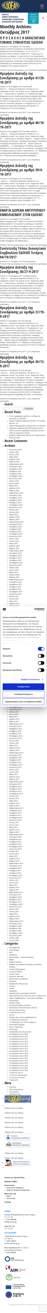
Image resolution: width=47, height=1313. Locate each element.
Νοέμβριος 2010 (15, 899)
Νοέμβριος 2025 (15, 471)
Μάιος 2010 (13, 914)
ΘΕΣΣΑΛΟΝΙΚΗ (10, 1232)
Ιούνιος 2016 (14, 743)
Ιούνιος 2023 (14, 541)
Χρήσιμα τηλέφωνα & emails (33, 16)
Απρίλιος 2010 (14, 916)
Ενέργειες (12, 981)
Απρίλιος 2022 (14, 575)
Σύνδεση (12, 1087)
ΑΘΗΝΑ (7, 1211)
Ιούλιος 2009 (14, 938)
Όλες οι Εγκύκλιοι (16, 1027)
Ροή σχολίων (14, 1092)
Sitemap (7, 1202)
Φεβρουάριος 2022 (16, 579)
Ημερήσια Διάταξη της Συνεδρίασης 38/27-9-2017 (19, 269)
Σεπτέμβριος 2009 (16, 933)
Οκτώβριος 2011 (15, 873)
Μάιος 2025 (13, 486)
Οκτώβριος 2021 (15, 589)
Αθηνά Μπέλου (31, 131)
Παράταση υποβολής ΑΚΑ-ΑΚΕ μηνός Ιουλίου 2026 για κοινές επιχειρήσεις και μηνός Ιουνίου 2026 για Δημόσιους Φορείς (26, 430)
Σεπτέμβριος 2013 (16, 818)
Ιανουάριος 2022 (15, 582)
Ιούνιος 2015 (14, 772)
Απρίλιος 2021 (14, 603)
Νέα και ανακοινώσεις (15, 70)
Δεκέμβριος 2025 (15, 469)
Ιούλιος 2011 (14, 880)
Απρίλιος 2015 (14, 777)
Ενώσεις (12, 986)
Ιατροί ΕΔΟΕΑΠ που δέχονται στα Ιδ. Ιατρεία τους (27, 996)
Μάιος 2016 (13, 745)
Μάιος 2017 (13, 717)
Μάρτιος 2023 (14, 548)
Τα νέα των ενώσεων (17, 1077)
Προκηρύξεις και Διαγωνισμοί (20, 1032)
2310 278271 (11, 1241)
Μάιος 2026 (13, 457)
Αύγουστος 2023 (15, 536)
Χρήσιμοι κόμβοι (10, 1181)
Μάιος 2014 (13, 801)
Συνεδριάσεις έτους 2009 (18, 1034)
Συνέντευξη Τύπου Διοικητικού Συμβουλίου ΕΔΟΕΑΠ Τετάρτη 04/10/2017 (23, 253)
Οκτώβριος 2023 (15, 531)
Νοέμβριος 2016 (15, 731)
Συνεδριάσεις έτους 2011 (18, 1039)
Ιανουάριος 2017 (15, 726)
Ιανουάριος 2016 (15, 755)
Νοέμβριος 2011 (15, 870)
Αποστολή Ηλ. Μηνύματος (15, 1188)
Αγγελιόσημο (14, 950)
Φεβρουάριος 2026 (16, 464)
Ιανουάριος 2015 (15, 784)
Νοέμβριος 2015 (15, 760)
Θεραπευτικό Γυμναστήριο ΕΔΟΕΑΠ (22, 993)
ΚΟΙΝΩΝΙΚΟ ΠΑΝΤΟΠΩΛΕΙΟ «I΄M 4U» (23, 1008)
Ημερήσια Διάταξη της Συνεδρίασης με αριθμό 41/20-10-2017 (22, 78)
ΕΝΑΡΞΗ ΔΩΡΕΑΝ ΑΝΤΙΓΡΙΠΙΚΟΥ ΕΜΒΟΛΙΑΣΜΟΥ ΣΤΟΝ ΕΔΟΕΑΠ (22, 212)
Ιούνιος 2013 (14, 825)
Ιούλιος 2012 (14, 851)
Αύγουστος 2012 (15, 849)
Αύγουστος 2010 (15, 907)
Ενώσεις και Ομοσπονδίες (14, 1177)
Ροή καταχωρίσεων (16, 1089)
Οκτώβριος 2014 (15, 791)
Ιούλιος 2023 (14, 539)
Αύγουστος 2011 (15, 878)
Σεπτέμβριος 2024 (16, 505)
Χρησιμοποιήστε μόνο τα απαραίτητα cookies (23, 702)
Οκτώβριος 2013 (15, 815)
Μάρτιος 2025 (14, 490)
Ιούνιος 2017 (14, 714)
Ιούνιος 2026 (14, 454)
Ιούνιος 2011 (14, 883)
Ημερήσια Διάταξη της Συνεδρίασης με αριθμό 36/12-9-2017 (22, 361)
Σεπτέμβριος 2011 (16, 875)
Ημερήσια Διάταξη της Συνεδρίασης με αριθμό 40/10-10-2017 (22, 122)
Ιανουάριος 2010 (15, 923)
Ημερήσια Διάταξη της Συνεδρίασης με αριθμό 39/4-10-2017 (21, 170)
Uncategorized (14, 947)
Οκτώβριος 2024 (15, 502)
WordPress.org (14, 1094)
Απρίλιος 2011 (14, 887)
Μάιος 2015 (13, 774)
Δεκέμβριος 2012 (15, 839)
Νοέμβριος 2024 (15, 500)
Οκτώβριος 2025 (15, 474)
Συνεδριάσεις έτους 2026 (18, 1070)
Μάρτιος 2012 (14, 861)
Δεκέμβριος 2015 (15, 757)
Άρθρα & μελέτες (15, 962)
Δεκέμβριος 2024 (15, 498)
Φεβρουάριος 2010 (16, 921)
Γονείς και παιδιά (15, 972)
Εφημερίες (13, 991)
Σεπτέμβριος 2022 (16, 563)
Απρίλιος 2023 (14, 546)
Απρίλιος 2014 (14, 803)
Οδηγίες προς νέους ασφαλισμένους (23, 1017)
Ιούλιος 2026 (14, 452)
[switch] (41, 656)
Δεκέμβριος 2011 (15, 868)
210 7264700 (11, 1219)
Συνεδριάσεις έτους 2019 (18, 1053)
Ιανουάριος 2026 (15, 466)
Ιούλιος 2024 (14, 510)
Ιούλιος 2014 (14, 796)
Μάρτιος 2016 (14, 750)
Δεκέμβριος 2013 (15, 810)
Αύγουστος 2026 (15, 450)
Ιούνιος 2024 (14, 512)
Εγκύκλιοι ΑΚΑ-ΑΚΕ (16, 976)
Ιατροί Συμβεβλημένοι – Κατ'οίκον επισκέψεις (26, 998)
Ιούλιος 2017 (14, 712)
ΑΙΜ (10, 952)
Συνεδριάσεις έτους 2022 (18, 1061)
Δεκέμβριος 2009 (15, 926)
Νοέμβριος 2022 (15, 558)
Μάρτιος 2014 (14, 806)
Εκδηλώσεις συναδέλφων (18, 979)
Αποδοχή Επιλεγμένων (23, 694)
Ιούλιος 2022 (14, 567)
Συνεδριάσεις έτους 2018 (18, 1051)
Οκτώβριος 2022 (15, 560)
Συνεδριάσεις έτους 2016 (18, 1046)
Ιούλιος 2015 (14, 769)
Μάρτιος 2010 (14, 919)
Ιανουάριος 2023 (15, 553)
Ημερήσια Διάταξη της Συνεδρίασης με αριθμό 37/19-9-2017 (22, 312)
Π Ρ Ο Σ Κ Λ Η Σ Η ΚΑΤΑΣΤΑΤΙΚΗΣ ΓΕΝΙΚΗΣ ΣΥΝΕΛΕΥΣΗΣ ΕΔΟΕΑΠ (22, 40)
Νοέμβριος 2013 (15, 813)
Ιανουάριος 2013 (15, 837)
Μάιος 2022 (13, 572)
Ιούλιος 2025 (14, 481)
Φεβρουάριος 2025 (16, 493)
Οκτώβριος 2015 (15, 762)
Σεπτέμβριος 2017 (16, 707)
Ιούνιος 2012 (14, 854)
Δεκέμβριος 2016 (15, 729)
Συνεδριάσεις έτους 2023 (18, 1063)
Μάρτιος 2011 (14, 890)
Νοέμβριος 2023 (15, 529)
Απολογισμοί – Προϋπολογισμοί (21, 957)
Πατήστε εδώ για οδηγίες (14, 1108)
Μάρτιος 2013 (14, 832)
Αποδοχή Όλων (23, 687)
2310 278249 (11, 1252)
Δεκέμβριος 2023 (15, 527)
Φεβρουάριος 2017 (16, 724)
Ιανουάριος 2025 (15, 495)
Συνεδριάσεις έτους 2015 (18, 1044)
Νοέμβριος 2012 (15, 842)
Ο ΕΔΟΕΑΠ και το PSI (17, 1012)
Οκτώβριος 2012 (15, 844)
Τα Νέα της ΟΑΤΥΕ (16, 1073)
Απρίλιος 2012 (14, 858)
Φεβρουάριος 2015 (16, 781)
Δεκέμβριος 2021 (15, 584)
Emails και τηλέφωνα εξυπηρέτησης (18, 1190)
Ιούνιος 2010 (14, 911)
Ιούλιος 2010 (14, 909)
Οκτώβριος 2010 (15, 902)
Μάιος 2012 (13, 856)
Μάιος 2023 (13, 543)
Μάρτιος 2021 (14, 606)
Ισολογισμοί (13, 1000)
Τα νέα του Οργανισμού (18, 1075)
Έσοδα (11, 988)
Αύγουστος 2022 (15, 565)
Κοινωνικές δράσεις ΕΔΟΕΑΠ (20, 1005)
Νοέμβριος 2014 (15, 789)
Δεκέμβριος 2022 (15, 555)
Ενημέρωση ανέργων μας (18, 984)
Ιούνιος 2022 (14, 570)
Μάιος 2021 (13, 601)
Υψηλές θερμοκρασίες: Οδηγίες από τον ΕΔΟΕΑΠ (27, 426)
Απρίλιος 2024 (14, 517)
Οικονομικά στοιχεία (16, 1024)
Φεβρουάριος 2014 (16, 808)
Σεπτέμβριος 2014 (16, 794)
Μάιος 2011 (13, 885)
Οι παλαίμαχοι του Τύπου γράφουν (22, 1022)
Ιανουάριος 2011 (15, 895)
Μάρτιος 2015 (14, 779)
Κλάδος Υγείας (14, 1003)
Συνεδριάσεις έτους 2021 (18, 1058)
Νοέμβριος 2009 (15, 928)
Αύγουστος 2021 (15, 594)
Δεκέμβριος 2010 (15, 897)
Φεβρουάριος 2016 (16, 753)
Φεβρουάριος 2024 (16, 522)
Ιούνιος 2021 (14, 599)
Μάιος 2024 (13, 514)
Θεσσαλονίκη (11, 1198)
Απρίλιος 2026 (14, 459)
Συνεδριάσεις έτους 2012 (18, 1041)
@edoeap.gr (10, 1222)
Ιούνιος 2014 (14, 798)
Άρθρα (11, 959)
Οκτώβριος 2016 (15, 733)
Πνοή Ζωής (13, 1029)
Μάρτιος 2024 (14, 519)
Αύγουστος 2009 (15, 935)
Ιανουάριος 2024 (15, 524)
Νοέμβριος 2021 (15, 587)
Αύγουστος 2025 (15, 478)
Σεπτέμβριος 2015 (16, 765)
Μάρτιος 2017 (14, 721)
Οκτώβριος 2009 (15, 931)
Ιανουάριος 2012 (15, 866)
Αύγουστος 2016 (15, 738)
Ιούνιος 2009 (14, 940)
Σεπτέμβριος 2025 (16, 476)
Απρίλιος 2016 (14, 748)
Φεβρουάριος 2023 (16, 551)
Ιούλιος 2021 (14, 596)
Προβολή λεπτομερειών (30, 679)
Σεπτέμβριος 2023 (16, 534)
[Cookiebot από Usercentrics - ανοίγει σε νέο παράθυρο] (34, 609)
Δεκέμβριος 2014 (15, 786)
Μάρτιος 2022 (14, 577)
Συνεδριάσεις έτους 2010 (18, 1036)
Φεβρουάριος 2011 (16, 892)
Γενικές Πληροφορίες (17, 969)
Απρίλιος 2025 (14, 488)
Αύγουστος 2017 (15, 709)
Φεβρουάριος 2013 (16, 834)
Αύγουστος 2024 (15, 507)
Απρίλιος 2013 (14, 830)
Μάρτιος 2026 (14, 462)
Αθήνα (8, 1196)
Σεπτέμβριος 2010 (16, 904)
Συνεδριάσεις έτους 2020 (18, 1056)
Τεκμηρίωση (13, 1080)
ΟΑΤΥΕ (11, 1015)
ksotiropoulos (31, 261)
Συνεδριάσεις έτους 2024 (18, 1065)
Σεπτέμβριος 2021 (16, 591)
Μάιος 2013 (13, 827)
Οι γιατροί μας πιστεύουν (18, 1020)
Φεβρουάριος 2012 (16, 863)
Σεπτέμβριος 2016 (16, 736)
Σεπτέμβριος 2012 (16, 846)
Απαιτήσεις (13, 955)
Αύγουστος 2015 (15, 767)
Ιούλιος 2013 (14, 822)
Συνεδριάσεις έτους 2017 (16, 112)
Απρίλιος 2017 (14, 719)
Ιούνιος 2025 (14, 483)
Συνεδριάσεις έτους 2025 (18, 1068)
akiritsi (28, 46)
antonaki (29, 86)
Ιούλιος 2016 (14, 741)
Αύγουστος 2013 (15, 820)
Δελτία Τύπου (14, 974)
